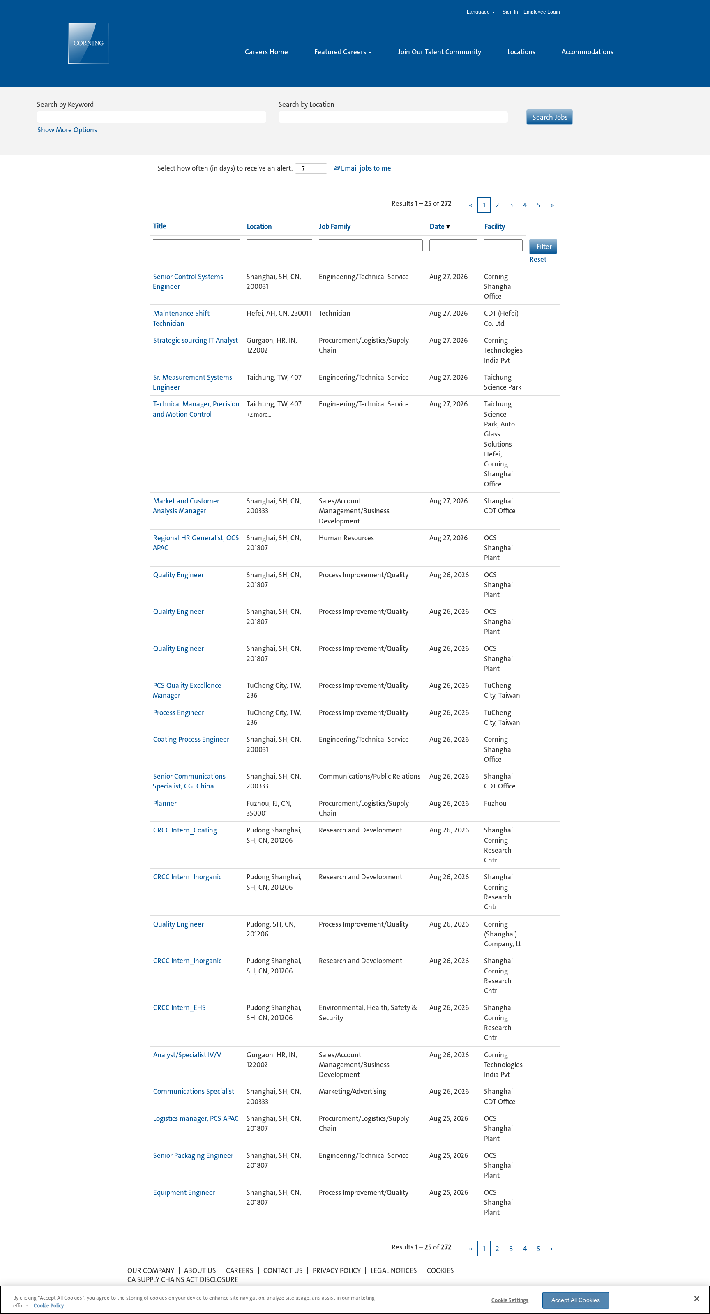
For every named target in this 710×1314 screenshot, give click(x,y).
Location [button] (259, 226)
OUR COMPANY (150, 1270)
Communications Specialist (193, 1091)
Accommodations (587, 51)
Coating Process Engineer (191, 739)
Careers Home (266, 51)
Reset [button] (538, 259)
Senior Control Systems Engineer (188, 281)
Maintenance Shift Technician (181, 318)
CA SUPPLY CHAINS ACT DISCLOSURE (182, 1279)
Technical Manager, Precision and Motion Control (196, 408)
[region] (355, 1300)
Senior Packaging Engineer (193, 1155)
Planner (165, 803)
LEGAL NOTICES (394, 1270)
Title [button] (159, 226)
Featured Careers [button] (341, 51)
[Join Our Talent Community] (244, 65)
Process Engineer (178, 712)
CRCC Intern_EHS (179, 1007)
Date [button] (438, 226)
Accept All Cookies (575, 1300)
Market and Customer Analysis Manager (186, 505)
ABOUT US (200, 1270)
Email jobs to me (365, 168)
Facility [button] (494, 226)
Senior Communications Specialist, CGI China (189, 781)
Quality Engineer (178, 574)
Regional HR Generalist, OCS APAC (196, 542)
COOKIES (440, 1270)
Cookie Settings (509, 1300)
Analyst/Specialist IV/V (187, 1054)
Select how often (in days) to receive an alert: (225, 168)
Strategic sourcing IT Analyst (195, 340)
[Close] (697, 1299)
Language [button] (479, 12)
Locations (521, 51)
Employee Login (541, 12)
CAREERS (240, 1270)
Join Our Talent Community (439, 51)
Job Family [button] (334, 226)
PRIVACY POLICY (337, 1270)
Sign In (510, 12)
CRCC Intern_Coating (185, 830)
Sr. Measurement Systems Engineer (192, 382)
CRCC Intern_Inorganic (187, 876)
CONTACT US (283, 1270)
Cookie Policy (49, 1305)
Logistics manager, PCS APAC (196, 1118)
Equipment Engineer (184, 1192)
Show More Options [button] (67, 129)
